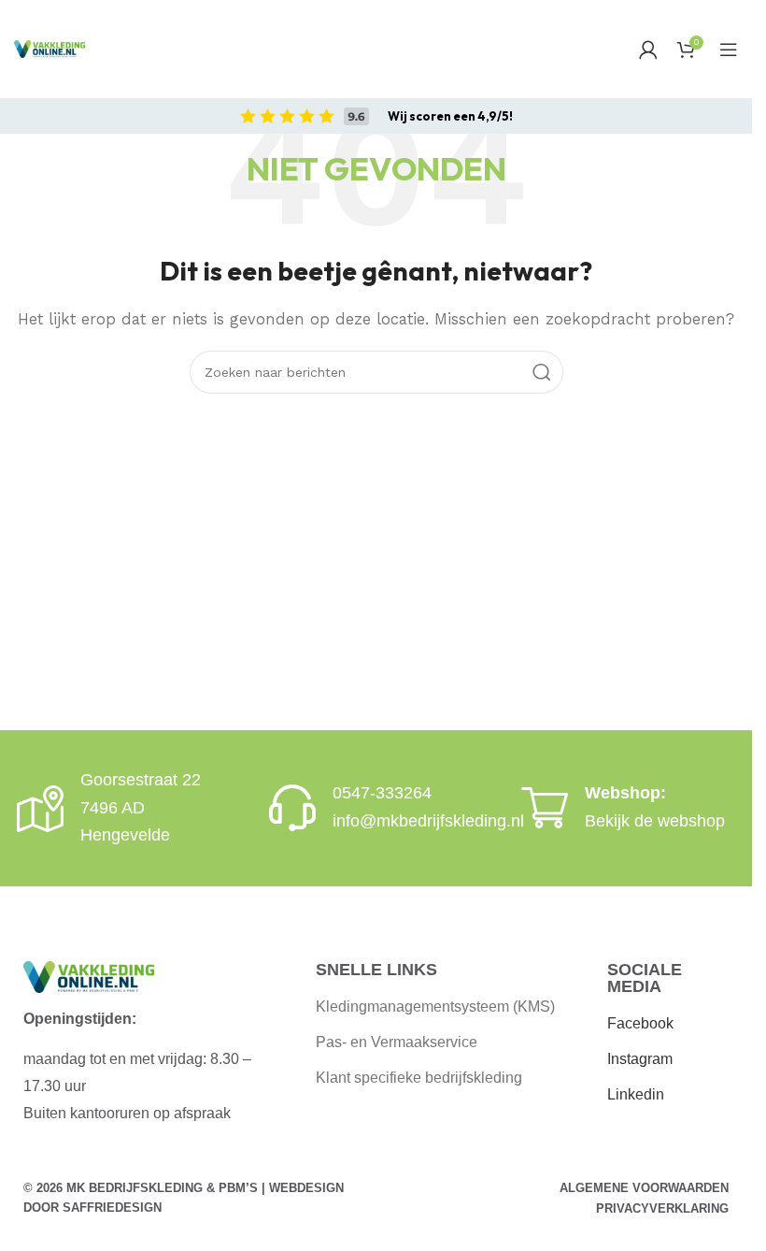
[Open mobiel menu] (728, 49)
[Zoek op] (541, 372)
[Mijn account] (648, 49)
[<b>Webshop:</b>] (544, 807)
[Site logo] (49, 49)
